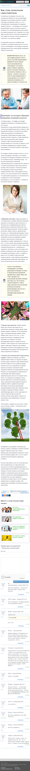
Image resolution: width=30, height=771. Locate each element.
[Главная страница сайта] (7, 1)
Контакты (17, 767)
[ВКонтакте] (3, 495)
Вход (26, 1)
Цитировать (21, 594)
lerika (10, 712)
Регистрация (20, 1)
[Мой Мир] (7, 495)
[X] (9, 495)
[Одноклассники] (5, 495)
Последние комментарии (6, 769)
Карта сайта (17, 769)
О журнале (3, 767)
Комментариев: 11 (25, 492)
